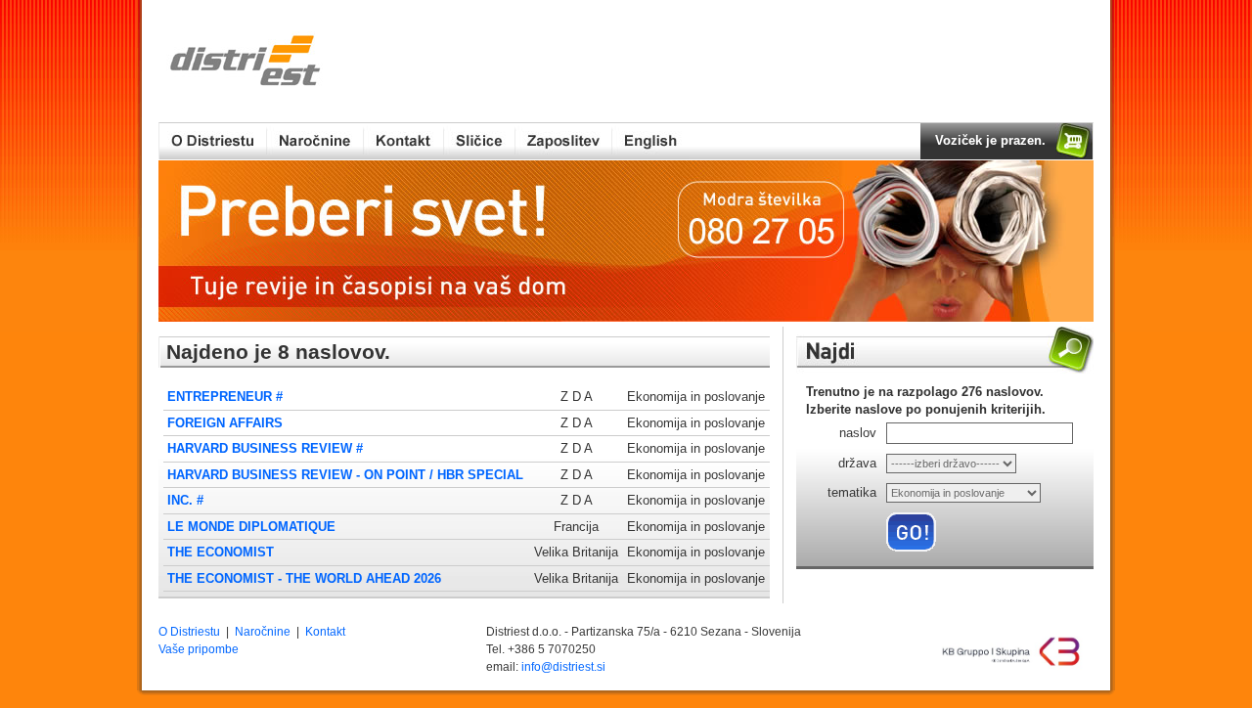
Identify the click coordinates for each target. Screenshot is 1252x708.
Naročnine (263, 632)
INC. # (185, 500)
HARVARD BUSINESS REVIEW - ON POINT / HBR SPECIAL (345, 474)
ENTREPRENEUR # (225, 396)
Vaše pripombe (198, 649)
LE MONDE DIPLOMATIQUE (251, 526)
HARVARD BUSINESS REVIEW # (265, 448)
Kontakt (325, 632)
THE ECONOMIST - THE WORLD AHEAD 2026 (304, 578)
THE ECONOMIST (220, 552)
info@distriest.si (563, 667)
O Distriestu (189, 632)
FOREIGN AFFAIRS (225, 423)
